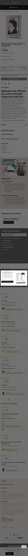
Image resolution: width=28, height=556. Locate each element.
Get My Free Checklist (7, 281)
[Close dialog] (26, 271)
